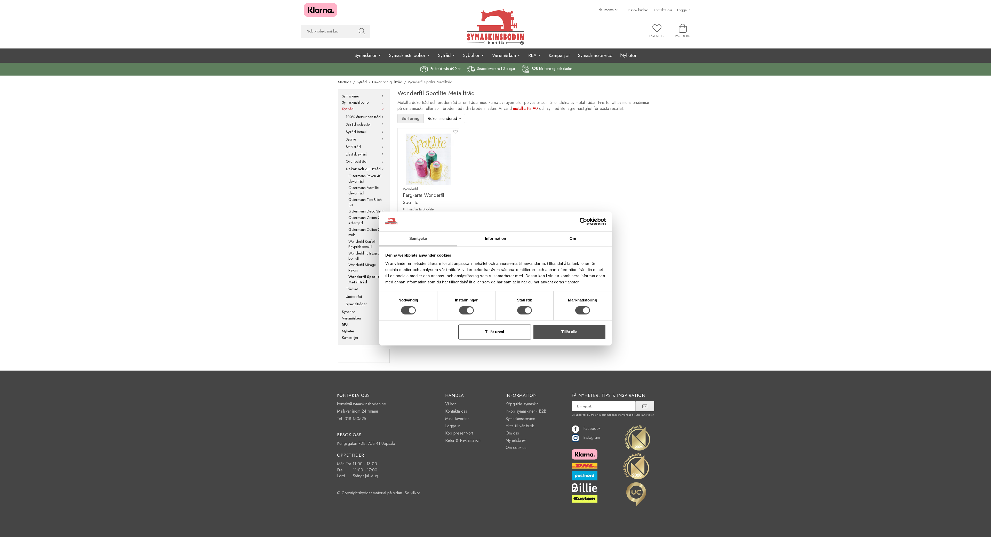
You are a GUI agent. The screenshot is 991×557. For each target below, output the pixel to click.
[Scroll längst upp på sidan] (4, 549)
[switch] (466, 310)
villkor (415, 493)
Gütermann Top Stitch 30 (365, 202)
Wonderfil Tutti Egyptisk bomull (366, 256)
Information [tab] (495, 238)
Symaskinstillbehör (356, 102)
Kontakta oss (663, 10)
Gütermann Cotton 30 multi (365, 232)
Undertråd (354, 296)
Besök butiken (638, 10)
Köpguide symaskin (522, 404)
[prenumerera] (645, 406)
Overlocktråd (356, 161)
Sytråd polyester (358, 124)
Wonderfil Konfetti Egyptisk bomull (362, 244)
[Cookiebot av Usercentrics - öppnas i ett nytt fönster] (583, 221)
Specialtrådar (356, 304)
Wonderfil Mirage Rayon (362, 267)
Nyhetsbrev (516, 440)
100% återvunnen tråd (363, 116)
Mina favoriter (457, 419)
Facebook (592, 428)
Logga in (683, 10)
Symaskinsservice (595, 55)
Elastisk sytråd (356, 154)
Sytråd (348, 108)
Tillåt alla (569, 332)
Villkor (450, 404)
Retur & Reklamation (463, 440)
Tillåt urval (494, 332)
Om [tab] (573, 238)
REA (345, 324)
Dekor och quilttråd (363, 168)
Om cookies (516, 447)
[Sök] (362, 31)
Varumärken (351, 318)
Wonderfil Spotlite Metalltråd (364, 279)
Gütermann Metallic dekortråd (363, 190)
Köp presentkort (459, 433)
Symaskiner (350, 96)
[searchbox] (327, 31)
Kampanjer (559, 55)
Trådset (352, 289)
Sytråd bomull (356, 131)
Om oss (512, 433)
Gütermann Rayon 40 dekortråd (364, 178)
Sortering (411, 118)
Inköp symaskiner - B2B (526, 411)
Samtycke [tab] (418, 238)
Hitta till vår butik (520, 426)
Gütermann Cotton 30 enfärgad (365, 220)
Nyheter (628, 55)
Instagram (591, 437)
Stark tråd (353, 146)
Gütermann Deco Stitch (366, 211)
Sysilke (351, 139)
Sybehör (348, 311)
